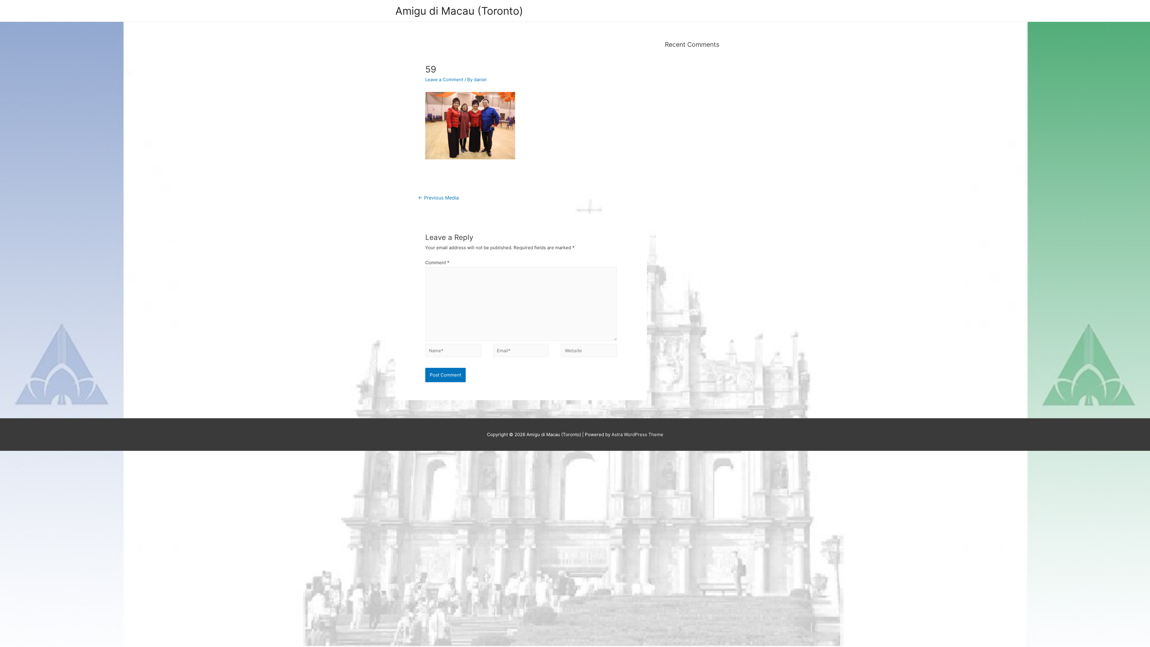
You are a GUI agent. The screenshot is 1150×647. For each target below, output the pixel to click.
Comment (437, 262)
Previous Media (438, 198)
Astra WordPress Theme (637, 434)
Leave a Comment (444, 79)
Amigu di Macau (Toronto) (459, 10)
